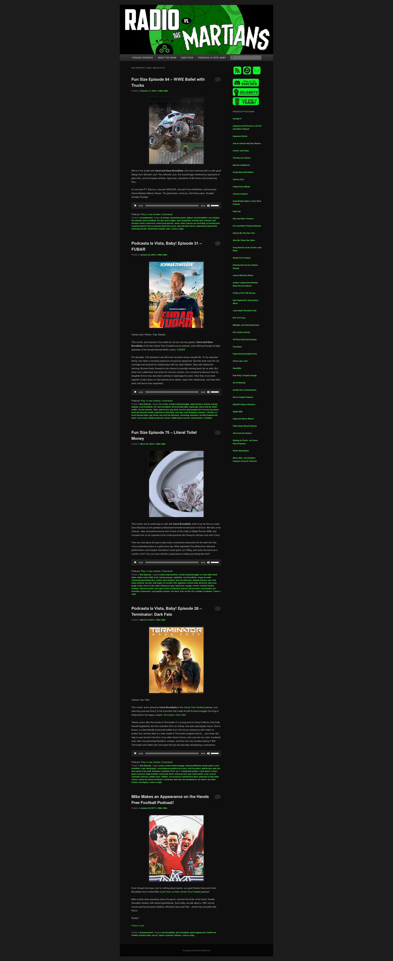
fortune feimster (145, 409)
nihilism (164, 776)
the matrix (202, 779)
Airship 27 (237, 118)
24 (160, 404)
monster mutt (210, 220)
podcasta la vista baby (164, 412)
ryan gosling (157, 591)
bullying (134, 406)
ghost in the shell (143, 771)
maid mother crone (200, 773)
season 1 (202, 412)
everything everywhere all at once (172, 768)
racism (134, 779)
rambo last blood (145, 779)
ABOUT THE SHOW (167, 57)
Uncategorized (146, 217)
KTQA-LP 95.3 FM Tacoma (244, 293)
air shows (165, 217)
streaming (184, 415)
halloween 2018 (168, 771)
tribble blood (176, 417)
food (214, 580)
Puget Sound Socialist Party (245, 353)
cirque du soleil (204, 577)
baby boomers (197, 404)
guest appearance (198, 932)
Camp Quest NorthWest (243, 172)
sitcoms (210, 412)
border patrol (208, 765)
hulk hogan (157, 582)
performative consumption (200, 588)
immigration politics (189, 771)
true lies (186, 417)
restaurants (145, 591)
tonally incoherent (155, 417)
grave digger (170, 220)
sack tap (179, 412)
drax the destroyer (184, 580)
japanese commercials (188, 582)
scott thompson (190, 412)
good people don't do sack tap (199, 409)
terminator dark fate (173, 779)
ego (209, 580)
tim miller (211, 779)
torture (167, 417)
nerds (177, 223)
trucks (173, 226)
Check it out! (137, 925)
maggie (188, 585)
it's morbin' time (170, 582)
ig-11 (178, 771)
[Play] (135, 205)
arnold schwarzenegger (179, 404)
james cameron (138, 773)
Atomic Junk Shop (241, 150)
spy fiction (153, 415)
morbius (135, 588)
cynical (159, 580)
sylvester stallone (173, 935)
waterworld (201, 226)
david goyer (151, 768)
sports (162, 935)
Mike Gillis (163, 90)
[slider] (215, 205)
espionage (193, 406)
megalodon (186, 220)
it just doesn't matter (208, 771)
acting (162, 574)
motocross (150, 223)
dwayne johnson (200, 580)
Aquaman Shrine (240, 136)
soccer (155, 935)
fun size (160, 220)
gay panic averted (178, 409)
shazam (166, 591)
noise (183, 223)
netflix (151, 412)
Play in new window (151, 214)
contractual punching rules (143, 580)
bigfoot (190, 217)
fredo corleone (137, 582)
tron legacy (143, 782)
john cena (212, 582)
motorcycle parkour (165, 223)
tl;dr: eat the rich (187, 591)
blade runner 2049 (145, 577)
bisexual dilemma (193, 765)
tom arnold (142, 417)
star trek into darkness (169, 415)
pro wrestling (199, 223)
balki (210, 574)
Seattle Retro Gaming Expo (244, 389)
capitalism (177, 577)
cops (143, 768)
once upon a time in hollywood (167, 588)
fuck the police (194, 768)
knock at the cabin (152, 585)
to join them (165, 891)
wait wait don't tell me (186, 226)
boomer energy (210, 404)
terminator (158, 779)
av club (203, 574)
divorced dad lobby (180, 406)
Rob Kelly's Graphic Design (245, 375)
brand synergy (166, 577)
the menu (175, 591)
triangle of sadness (203, 591)
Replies (208, 417)
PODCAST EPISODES (142, 57)
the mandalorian (190, 779)
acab (161, 765)
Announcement (146, 932)
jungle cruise (137, 585)
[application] (176, 206)
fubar (155, 409)
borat (156, 577)
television (194, 415)
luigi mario (179, 585)
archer (165, 404)
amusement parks (178, 217)
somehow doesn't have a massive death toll (150, 226)
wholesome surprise (156, 228)
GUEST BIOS (187, 57)
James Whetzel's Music (243, 275)
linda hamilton (152, 773)
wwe (168, 228)
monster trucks (138, 223)
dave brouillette (149, 220)
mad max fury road (183, 773)
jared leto (203, 582)
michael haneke (207, 585)
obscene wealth (146, 588)
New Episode (145, 404)
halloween (156, 771)
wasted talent (197, 417)
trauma (134, 782)
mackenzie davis (166, 773)
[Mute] (208, 205)
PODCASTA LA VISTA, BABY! (212, 57)
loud (179, 220)
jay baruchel (142, 412)
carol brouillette (200, 217)
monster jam (197, 220)
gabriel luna (164, 409)
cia (155, 406)
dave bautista (169, 580)
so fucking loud (212, 223)
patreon (189, 223)
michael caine (145, 935)
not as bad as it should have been (183, 776)
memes (196, 585)
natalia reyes (154, 776)
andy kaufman (171, 574)
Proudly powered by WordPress (196, 950)
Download (167, 214)
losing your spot (167, 585)
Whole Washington (241, 450)
